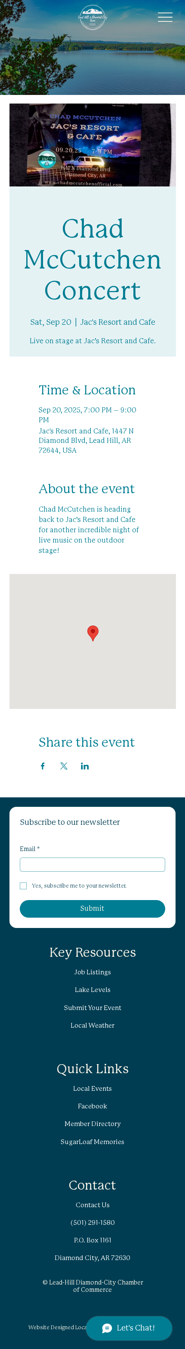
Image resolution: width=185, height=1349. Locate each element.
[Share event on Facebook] (43, 766)
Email (30, 849)
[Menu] (165, 17)
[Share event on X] (64, 766)
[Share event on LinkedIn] (85, 766)
